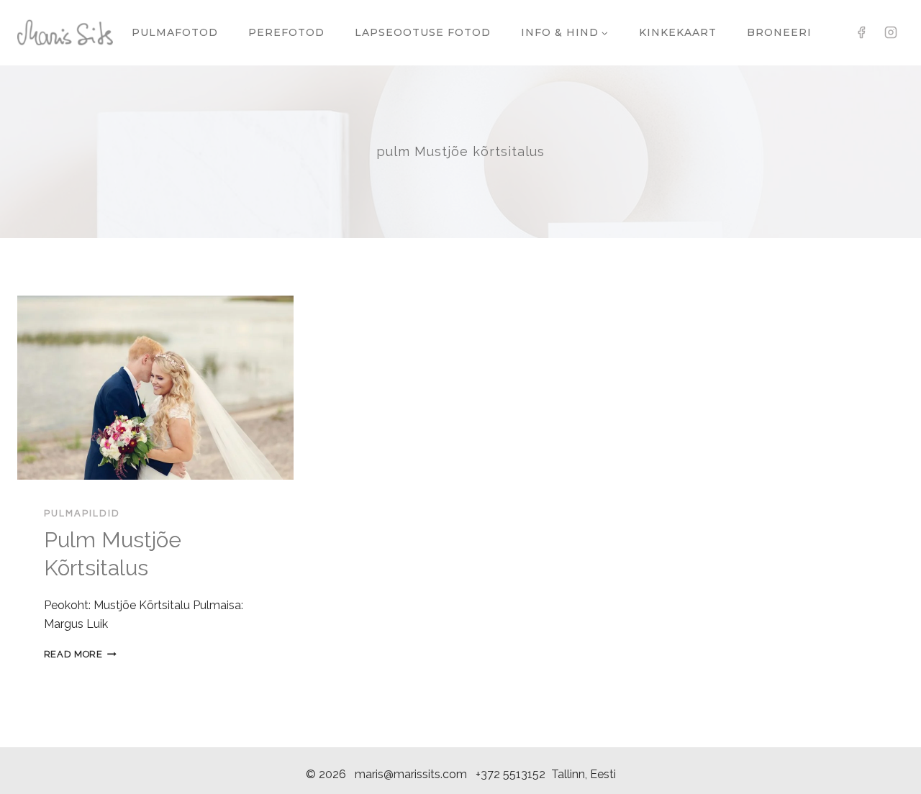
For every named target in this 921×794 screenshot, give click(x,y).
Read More (80, 654)
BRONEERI (779, 32)
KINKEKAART (678, 32)
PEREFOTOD (286, 32)
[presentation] (155, 388)
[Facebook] (861, 32)
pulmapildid (82, 513)
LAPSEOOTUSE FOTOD (423, 32)
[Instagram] (891, 32)
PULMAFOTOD (175, 32)
